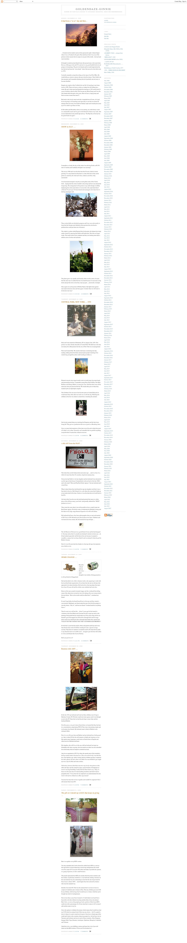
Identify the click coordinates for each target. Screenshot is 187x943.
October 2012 (107, 247)
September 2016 (108, 351)
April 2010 (107, 180)
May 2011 (107, 209)
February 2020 (108, 442)
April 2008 (107, 127)
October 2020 (107, 459)
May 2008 (107, 129)
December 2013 (108, 278)
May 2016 (107, 342)
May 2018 (107, 395)
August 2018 (107, 402)
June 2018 (107, 397)
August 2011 (107, 216)
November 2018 (108, 408)
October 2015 (107, 326)
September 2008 (108, 138)
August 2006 (107, 83)
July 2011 (106, 213)
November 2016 (108, 355)
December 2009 (108, 171)
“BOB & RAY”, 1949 (109, 57)
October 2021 (107, 486)
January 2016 (107, 333)
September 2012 (108, 244)
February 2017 (108, 362)
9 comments (84, 118)
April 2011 (107, 207)
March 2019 (107, 417)
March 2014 (107, 284)
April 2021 (107, 473)
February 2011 (108, 202)
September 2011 (108, 218)
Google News (107, 34)
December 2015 (108, 331)
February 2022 (108, 495)
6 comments (85, 293)
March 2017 (107, 364)
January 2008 (107, 120)
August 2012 (107, 242)
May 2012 (107, 236)
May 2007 (107, 103)
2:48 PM (76, 549)
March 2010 (107, 178)
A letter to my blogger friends (112, 47)
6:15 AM (76, 118)
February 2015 (108, 309)
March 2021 (107, 471)
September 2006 (108, 85)
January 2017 (107, 360)
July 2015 (106, 320)
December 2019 (108, 437)
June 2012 (107, 238)
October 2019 (107, 433)
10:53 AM (76, 293)
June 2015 (107, 318)
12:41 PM (77, 640)
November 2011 (108, 222)
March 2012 (107, 231)
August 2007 (107, 109)
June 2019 (107, 424)
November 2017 (108, 382)
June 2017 (107, 371)
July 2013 (106, 267)
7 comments (84, 549)
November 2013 (108, 275)
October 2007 (107, 114)
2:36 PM (76, 435)
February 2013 (108, 255)
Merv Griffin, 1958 (109, 72)
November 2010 (108, 196)
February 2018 (108, 388)
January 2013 (107, 253)
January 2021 (107, 466)
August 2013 (107, 269)
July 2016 (106, 346)
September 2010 (108, 191)
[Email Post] (89, 119)
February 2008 (108, 123)
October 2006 (107, 87)
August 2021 (107, 482)
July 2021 (106, 479)
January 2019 (107, 413)
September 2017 (108, 377)
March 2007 (107, 98)
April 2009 (107, 154)
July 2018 (106, 400)
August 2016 (107, 349)
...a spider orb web (109, 61)
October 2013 (107, 273)
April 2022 (107, 499)
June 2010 (107, 185)
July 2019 (106, 426)
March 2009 (107, 151)
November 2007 (108, 116)
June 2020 (107, 451)
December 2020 (108, 464)
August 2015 (107, 322)
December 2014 (108, 304)
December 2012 (108, 251)
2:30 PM (76, 931)
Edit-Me (106, 36)
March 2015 (107, 311)
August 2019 (107, 428)
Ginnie (106, 20)
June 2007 (107, 105)
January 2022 (107, 493)
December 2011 (108, 225)
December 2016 (108, 357)
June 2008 (107, 131)
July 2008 (106, 134)
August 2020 (107, 455)
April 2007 (107, 100)
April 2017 (107, 366)
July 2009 (106, 160)
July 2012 (106, 240)
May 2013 (107, 262)
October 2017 (107, 380)
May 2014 (107, 289)
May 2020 (107, 448)
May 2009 (107, 156)
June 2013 (107, 264)
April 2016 (107, 340)
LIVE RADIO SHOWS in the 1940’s (113, 59)
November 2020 (108, 462)
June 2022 (107, 504)
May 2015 (107, 315)
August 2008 (107, 136)
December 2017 (108, 384)
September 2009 (108, 165)
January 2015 (107, 307)
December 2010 (108, 198)
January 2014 (107, 280)
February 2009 (108, 149)
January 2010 (107, 174)
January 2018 (107, 386)
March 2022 (107, 497)
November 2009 (108, 169)
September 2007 (108, 112)
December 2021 (108, 490)
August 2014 (107, 295)
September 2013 (108, 271)
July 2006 (106, 80)
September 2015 (108, 324)
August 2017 (107, 375)
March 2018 (107, 391)
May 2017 (107, 369)
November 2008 (108, 142)
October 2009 (107, 167)
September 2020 (108, 457)
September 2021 (108, 484)
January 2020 (107, 440)
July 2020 (106, 453)
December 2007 (108, 118)
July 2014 (106, 293)
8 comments (85, 640)
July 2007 (106, 107)
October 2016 (107, 353)
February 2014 (108, 282)
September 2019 (108, 431)
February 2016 (108, 335)
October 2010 (107, 193)
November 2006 (108, 89)
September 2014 (108, 298)
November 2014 (108, 302)
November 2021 (108, 488)
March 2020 (107, 444)
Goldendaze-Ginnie (110, 22)
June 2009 (107, 158)
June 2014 (107, 291)
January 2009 (107, 147)
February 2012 (108, 229)
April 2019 (107, 420)
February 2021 (108, 468)
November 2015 (108, 329)
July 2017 (106, 373)
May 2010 (107, 182)
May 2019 (107, 422)
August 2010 (107, 189)
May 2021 (107, 475)
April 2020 (107, 446)
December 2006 (108, 92)
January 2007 (107, 94)
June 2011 (107, 211)
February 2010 (108, 176)
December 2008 (108, 145)
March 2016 (107, 338)
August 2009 (107, 162)
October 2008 (107, 140)
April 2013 (107, 260)
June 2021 (107, 477)
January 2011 (107, 200)
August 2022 (107, 508)
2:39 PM (76, 784)
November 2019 (108, 435)
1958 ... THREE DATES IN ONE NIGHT (114, 70)
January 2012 (107, 227)
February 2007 (108, 96)
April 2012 (107, 233)
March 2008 (107, 125)
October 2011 (107, 220)
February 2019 (108, 415)
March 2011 (107, 205)
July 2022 (106, 506)
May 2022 (107, 502)
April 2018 (107, 393)
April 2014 (107, 287)
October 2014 (107, 300)
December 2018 (108, 411)
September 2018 (108, 404)
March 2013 (107, 258)
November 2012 (108, 249)
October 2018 (107, 406)
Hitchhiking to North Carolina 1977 (113, 68)
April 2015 (107, 313)
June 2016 (107, 344)
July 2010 (106, 187)
